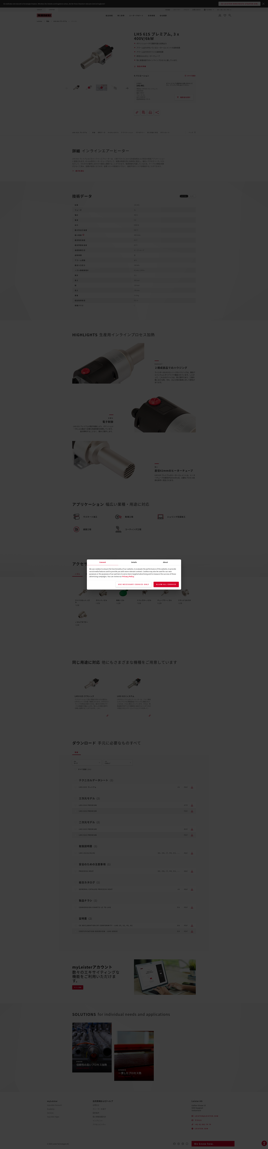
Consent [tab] (102, 562)
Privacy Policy (128, 576)
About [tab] (165, 562)
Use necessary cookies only (133, 584)
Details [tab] (134, 562)
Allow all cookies (166, 584)
